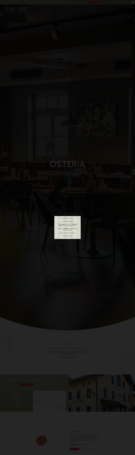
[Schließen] (133, 2)
